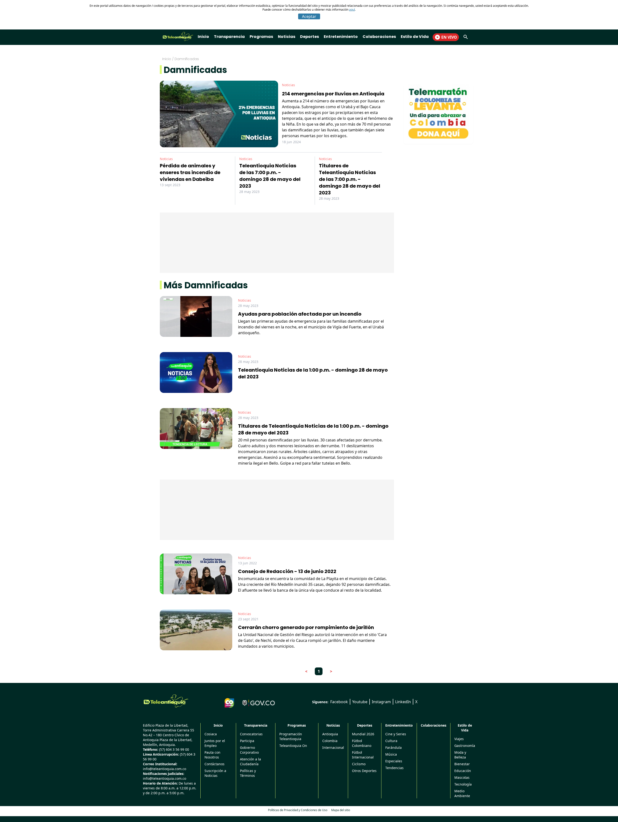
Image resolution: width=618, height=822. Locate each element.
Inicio (203, 36)
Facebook (339, 701)
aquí (352, 9)
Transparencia (229, 36)
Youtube (359, 701)
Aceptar (309, 16)
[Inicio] (166, 701)
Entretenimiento (341, 36)
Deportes (309, 36)
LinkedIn (403, 701)
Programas (261, 36)
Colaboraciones (379, 36)
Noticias (286, 36)
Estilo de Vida (415, 36)
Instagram (381, 701)
